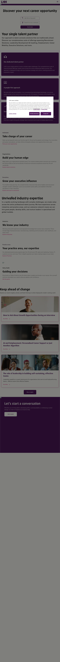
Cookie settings (12, 113)
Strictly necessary (34, 113)
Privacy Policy (44, 109)
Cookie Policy (36, 109)
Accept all (45, 113)
